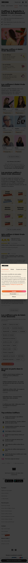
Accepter (14, 291)
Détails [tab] (12, 269)
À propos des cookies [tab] (21, 269)
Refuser (14, 296)
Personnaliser (13, 293)
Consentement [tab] (5, 269)
